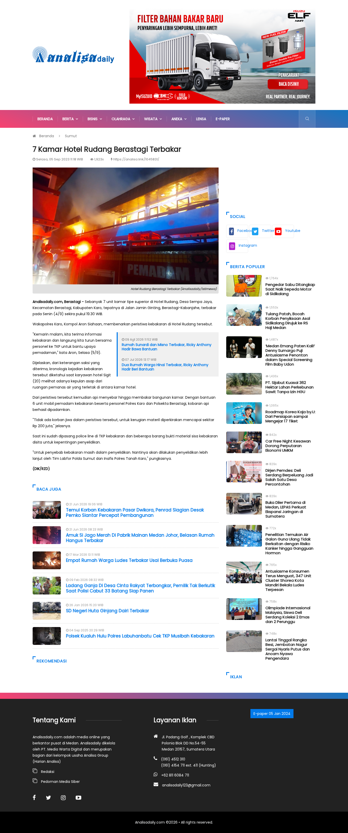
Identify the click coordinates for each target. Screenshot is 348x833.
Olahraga (122, 118)
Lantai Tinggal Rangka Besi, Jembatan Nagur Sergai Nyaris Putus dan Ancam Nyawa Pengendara (287, 649)
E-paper (223, 118)
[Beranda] (73, 54)
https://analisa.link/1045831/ (136, 159)
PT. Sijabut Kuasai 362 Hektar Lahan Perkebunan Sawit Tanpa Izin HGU (289, 387)
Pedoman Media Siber (60, 781)
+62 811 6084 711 (175, 775)
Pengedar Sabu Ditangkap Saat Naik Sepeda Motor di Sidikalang (290, 289)
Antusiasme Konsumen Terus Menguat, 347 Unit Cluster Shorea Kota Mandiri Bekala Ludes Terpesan (288, 580)
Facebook (242, 230)
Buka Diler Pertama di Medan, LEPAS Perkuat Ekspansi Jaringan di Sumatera (285, 509)
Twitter (266, 230)
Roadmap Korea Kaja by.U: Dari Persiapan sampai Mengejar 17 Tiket (290, 416)
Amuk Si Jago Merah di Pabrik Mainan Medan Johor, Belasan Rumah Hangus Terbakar (140, 537)
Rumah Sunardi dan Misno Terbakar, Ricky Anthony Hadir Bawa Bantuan (166, 347)
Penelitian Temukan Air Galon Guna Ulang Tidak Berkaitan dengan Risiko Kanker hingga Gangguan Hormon (289, 544)
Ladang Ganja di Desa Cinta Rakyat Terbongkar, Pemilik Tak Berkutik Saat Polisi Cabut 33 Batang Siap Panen (140, 588)
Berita (69, 118)
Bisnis (94, 118)
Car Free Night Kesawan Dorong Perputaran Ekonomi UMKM (288, 445)
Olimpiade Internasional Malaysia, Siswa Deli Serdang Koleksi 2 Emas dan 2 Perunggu (287, 614)
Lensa (201, 118)
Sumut (71, 135)
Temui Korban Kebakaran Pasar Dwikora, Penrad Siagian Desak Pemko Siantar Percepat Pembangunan (135, 512)
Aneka (177, 118)
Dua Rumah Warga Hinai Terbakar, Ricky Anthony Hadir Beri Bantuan (165, 367)
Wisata (151, 118)
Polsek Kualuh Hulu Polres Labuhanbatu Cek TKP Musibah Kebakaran (140, 636)
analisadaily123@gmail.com (186, 785)
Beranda (45, 118)
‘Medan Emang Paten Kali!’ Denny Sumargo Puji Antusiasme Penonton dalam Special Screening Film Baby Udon (290, 355)
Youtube (289, 230)
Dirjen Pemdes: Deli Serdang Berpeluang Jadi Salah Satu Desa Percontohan (289, 477)
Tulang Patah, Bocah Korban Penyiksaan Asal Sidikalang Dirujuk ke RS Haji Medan (287, 320)
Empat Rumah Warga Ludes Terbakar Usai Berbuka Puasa (129, 560)
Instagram (243, 245)
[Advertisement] (270, 168)
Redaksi (47, 771)
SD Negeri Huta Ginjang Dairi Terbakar (107, 611)
